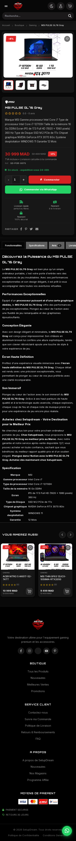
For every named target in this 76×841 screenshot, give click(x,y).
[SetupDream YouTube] (46, 651)
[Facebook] (21, 229)
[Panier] (70, 6)
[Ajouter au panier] (29, 591)
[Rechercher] (70, 16)
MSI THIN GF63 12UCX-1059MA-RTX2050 (53, 578)
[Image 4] (42, 74)
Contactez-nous (38, 712)
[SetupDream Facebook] (21, 651)
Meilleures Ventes (38, 684)
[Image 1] (34, 74)
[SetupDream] (17, 6)
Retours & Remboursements (38, 732)
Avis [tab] (56, 245)
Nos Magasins (38, 773)
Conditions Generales (55, 835)
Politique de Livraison (38, 725)
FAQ (38, 738)
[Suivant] (67, 55)
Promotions (38, 691)
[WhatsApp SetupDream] (67, 831)
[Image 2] (37, 74)
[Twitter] (31, 229)
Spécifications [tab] (36, 245)
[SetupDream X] (38, 651)
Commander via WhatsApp (40, 189)
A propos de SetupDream (38, 760)
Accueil (6, 25)
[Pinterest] (26, 229)
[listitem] (8, 85)
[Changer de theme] (51, 6)
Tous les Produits (38, 671)
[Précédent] (8, 55)
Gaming (33, 25)
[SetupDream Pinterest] (55, 651)
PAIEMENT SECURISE (17, 809)
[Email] (37, 229)
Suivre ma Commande (38, 719)
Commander (52, 179)
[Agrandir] (66, 71)
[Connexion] (61, 6)
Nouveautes (38, 677)
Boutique (19, 25)
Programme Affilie (38, 779)
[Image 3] (39, 74)
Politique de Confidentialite (23, 835)
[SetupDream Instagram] (29, 651)
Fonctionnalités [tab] (13, 245)
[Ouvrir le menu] (6, 6)
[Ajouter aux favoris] (67, 39)
